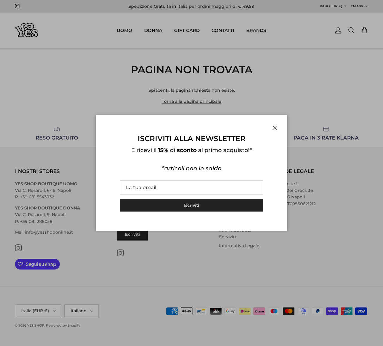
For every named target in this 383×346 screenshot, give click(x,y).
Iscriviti (191, 205)
